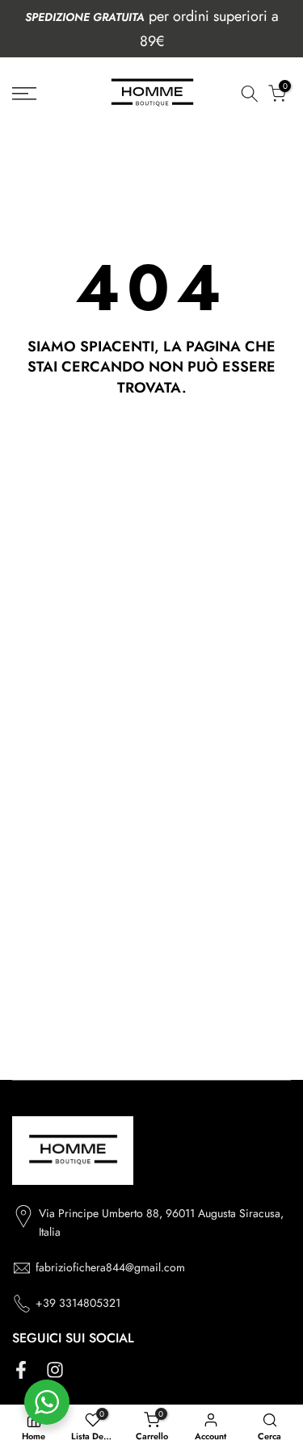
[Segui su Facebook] (21, 1369)
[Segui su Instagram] (55, 1369)
